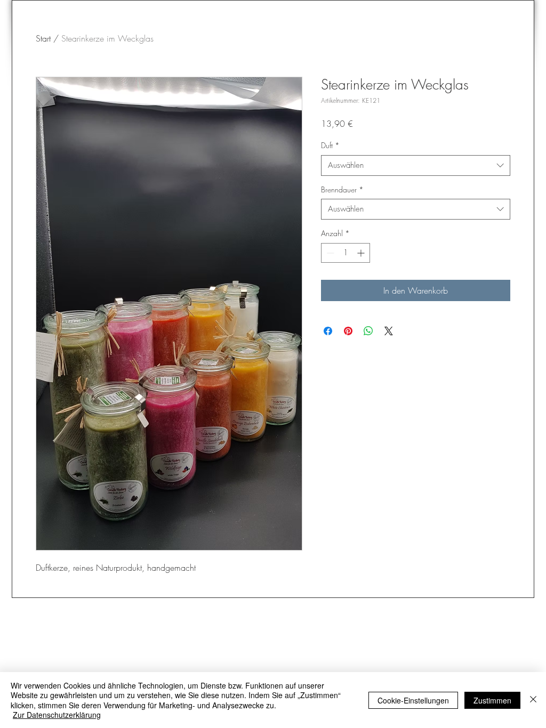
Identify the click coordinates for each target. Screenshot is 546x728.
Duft (330, 145)
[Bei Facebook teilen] (328, 331)
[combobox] (415, 165)
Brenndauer (342, 189)
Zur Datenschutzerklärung (57, 714)
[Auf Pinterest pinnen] (348, 331)
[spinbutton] (345, 253)
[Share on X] (388, 331)
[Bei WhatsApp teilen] (368, 331)
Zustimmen (492, 700)
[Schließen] (533, 700)
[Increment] (361, 253)
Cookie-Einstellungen (413, 700)
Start (43, 38)
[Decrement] (329, 253)
